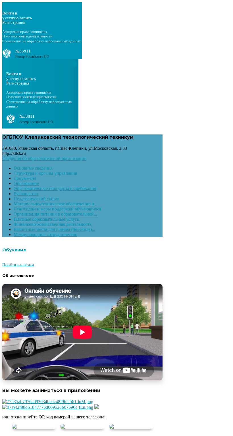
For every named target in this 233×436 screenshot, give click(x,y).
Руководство (26, 193)
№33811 (23, 51)
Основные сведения (33, 168)
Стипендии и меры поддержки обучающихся (57, 209)
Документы (25, 178)
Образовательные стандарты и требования (55, 188)
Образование (26, 183)
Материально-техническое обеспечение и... (55, 203)
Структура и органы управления (45, 173)
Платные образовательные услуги (47, 219)
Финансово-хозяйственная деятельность (52, 224)
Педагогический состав (36, 198)
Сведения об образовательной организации (44, 158)
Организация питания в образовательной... (55, 214)
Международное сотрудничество (45, 234)
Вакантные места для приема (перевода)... (54, 229)
